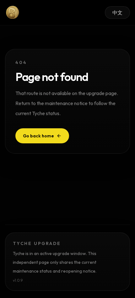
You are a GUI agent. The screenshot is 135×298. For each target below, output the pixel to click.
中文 (117, 12)
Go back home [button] (38, 136)
